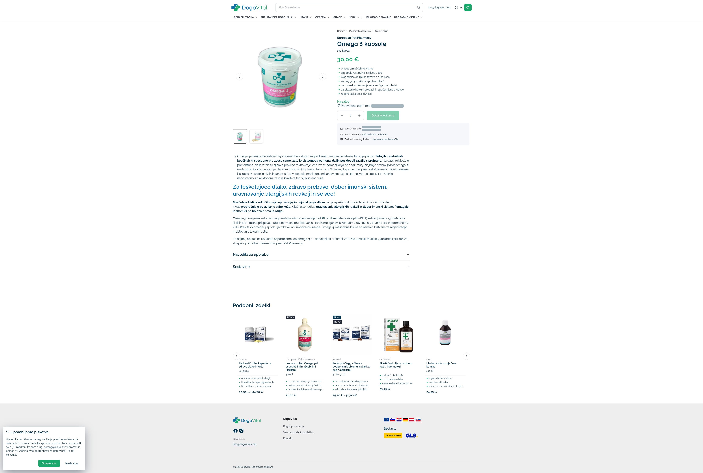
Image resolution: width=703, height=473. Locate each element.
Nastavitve (71, 463)
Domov (341, 31)
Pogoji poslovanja (293, 426)
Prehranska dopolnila (360, 31)
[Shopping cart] (468, 7)
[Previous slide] (239, 76)
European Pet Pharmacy (354, 37)
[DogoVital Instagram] (241, 432)
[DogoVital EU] (386, 419)
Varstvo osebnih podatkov (298, 432)
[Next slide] (322, 76)
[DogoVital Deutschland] (405, 419)
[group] (281, 75)
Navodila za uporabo (251, 254)
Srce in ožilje (381, 31)
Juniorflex (386, 239)
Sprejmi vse (49, 463)
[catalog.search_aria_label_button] (418, 7)
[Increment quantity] (359, 115)
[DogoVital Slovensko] (418, 419)
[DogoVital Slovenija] (392, 419)
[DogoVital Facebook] (235, 432)
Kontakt (287, 438)
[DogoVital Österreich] (411, 419)
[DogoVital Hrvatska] (399, 419)
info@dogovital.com (439, 7)
